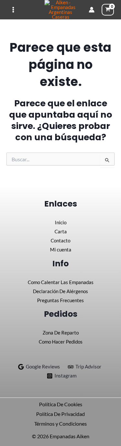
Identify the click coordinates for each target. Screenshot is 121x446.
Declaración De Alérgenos (60, 291)
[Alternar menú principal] (13, 10)
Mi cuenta (60, 249)
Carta (61, 231)
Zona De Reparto (61, 332)
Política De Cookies (60, 404)
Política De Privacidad (60, 414)
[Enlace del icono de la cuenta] (92, 10)
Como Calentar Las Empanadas (61, 282)
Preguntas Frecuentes (60, 300)
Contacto (60, 240)
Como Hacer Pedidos (61, 342)
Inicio (60, 222)
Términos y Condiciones (60, 423)
